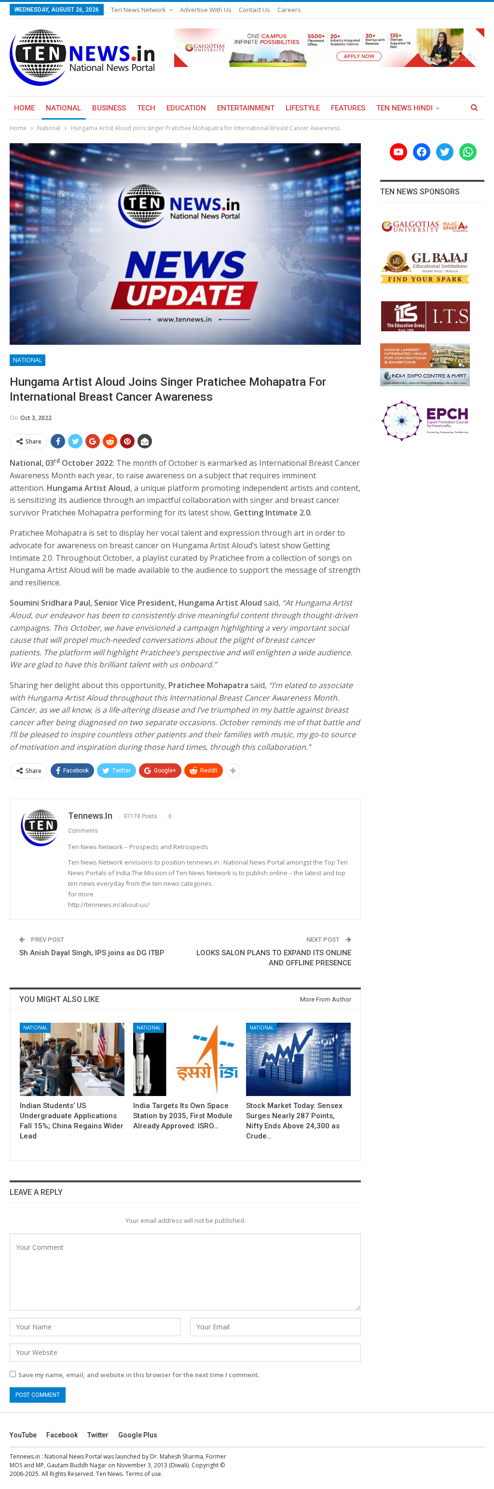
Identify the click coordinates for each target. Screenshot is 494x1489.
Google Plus (137, 1435)
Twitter (98, 1435)
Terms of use (143, 1474)
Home (24, 108)
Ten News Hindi (404, 108)
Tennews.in (25, 1456)
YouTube (23, 1435)
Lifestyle (303, 108)
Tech (146, 108)
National (63, 108)
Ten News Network (138, 9)
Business (109, 108)
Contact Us (254, 9)
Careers (289, 9)
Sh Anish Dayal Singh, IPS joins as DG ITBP (92, 952)
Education (186, 108)
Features (348, 108)
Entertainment (245, 108)
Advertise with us (206, 9)
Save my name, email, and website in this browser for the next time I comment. (138, 1374)
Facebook (62, 1435)
